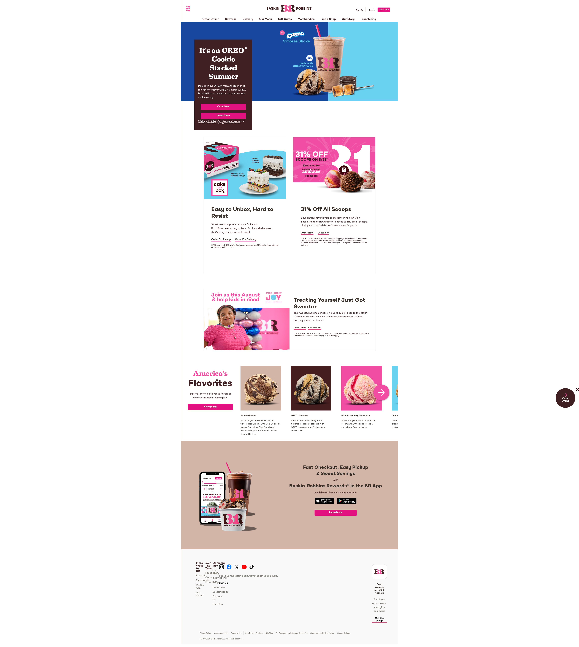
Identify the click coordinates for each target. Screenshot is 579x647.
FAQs (216, 582)
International (220, 578)
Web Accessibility (221, 633)
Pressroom (219, 587)
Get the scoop (379, 619)
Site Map (269, 633)
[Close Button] (577, 395)
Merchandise (203, 580)
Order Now (384, 10)
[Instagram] (221, 567)
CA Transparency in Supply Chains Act (291, 633)
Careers (210, 578)
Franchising (212, 582)
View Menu (210, 407)
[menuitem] (210, 18)
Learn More (223, 115)
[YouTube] (244, 567)
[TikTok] (251, 567)
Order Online (565, 399)
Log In (372, 10)
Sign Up (359, 10)
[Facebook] (229, 567)
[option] (210, 400)
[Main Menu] (188, 9)
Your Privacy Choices (254, 633)
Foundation (211, 573)
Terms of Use (236, 633)
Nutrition (218, 604)
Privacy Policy (205, 633)
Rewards (201, 576)
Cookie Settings (343, 633)
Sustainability (220, 592)
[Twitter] (236, 567)
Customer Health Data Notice (322, 633)
